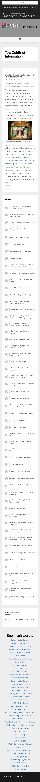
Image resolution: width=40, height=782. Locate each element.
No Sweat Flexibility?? (17, 560)
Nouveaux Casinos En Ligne (20, 753)
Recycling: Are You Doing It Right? (21, 413)
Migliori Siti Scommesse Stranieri (20, 744)
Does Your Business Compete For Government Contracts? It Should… (22, 538)
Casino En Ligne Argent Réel (20, 760)
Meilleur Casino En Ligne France (20, 649)
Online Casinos (20, 662)
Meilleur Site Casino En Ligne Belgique (20, 725)
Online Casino (20, 656)
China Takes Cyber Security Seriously (19, 332)
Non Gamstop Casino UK (20, 709)
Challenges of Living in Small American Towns (20, 347)
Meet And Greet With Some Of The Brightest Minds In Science (22, 406)
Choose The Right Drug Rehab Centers (20, 589)
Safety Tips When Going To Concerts (19, 369)
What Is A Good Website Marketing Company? (22, 523)
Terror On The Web (16, 464)
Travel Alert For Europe (18, 362)
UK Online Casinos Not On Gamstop (20, 646)
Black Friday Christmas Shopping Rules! (21, 280)
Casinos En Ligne (20, 769)
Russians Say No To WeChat (19, 391)
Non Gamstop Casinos (18, 13)
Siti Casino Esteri (20, 731)
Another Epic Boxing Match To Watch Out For (20, 501)
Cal (6, 80)
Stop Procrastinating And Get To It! (22, 597)
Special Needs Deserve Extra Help (21, 288)
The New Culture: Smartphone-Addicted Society (20, 208)
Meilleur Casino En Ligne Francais (20, 659)
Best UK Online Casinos (20, 703)
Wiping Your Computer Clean (20, 237)
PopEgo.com (30, 27)
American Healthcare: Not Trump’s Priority (22, 384)
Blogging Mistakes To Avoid (19, 398)
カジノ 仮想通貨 (20, 741)
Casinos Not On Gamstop (11, 16)
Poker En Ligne (20, 747)
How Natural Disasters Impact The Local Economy (22, 215)
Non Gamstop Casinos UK (20, 678)
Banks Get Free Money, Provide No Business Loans (22, 531)
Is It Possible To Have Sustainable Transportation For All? (21, 376)
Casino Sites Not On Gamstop (20, 675)
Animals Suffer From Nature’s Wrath (20, 7)
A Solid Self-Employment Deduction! (18, 516)
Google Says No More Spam (19, 339)
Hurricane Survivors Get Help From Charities (22, 230)
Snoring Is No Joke (16, 258)
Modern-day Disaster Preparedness (22, 309)
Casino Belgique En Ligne (20, 728)
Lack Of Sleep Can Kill (17, 508)
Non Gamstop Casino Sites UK (20, 715)
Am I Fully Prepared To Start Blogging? (20, 582)
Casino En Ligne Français (20, 756)
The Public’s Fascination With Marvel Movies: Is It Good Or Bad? (21, 324)
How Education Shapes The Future (22, 273)
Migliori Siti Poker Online (20, 766)
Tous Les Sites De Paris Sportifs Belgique (20, 722)
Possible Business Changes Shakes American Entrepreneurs (21, 266)
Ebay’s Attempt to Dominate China (21, 251)
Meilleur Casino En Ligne (20, 706)
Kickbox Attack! (15, 567)
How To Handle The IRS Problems (21, 546)
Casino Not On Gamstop (20, 665)
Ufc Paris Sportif (20, 738)
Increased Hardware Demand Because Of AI (20, 354)
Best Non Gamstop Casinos (20, 652)
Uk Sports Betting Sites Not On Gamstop (20, 712)
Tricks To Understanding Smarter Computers (22, 493)
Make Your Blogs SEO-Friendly (20, 295)
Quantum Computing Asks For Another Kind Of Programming (20, 76)
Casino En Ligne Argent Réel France (20, 750)
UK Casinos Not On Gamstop (20, 684)
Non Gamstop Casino (20, 690)
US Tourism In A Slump (18, 427)
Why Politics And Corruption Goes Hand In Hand (21, 450)
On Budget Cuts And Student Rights (22, 478)
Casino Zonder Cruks (20, 668)
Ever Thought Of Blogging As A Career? (20, 442)
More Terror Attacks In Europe (20, 457)
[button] (3, 13)
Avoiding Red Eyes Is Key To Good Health (21, 574)
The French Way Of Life (18, 420)
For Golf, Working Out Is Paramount (22, 553)
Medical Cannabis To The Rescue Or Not (22, 435)
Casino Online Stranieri (20, 763)
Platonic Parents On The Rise (20, 471)
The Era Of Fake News (17, 244)
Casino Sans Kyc (20, 734)
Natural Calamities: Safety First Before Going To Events (20, 302)
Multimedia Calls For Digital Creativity (19, 486)
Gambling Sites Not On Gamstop (20, 693)
